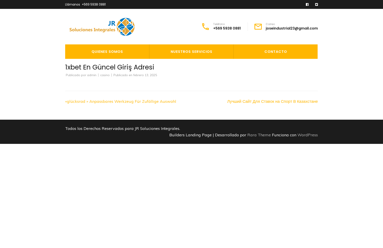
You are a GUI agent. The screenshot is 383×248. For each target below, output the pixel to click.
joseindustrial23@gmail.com (292, 28)
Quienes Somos (107, 51)
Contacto (275, 51)
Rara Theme (259, 134)
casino (105, 75)
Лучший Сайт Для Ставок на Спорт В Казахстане (272, 101)
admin (91, 75)
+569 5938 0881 (94, 4)
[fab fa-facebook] (307, 5)
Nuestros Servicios (191, 51)
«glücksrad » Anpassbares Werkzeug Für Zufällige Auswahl (120, 101)
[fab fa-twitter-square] (316, 5)
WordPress (307, 134)
